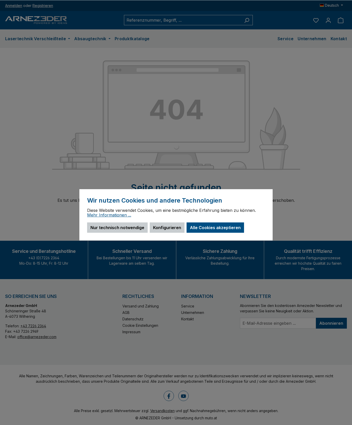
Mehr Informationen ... (109, 215)
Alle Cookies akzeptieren (215, 227)
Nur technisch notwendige (117, 227)
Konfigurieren (167, 227)
